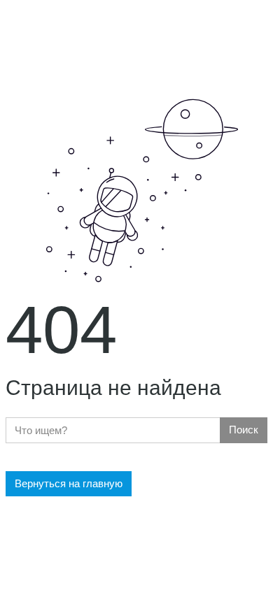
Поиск (243, 430)
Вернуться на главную (68, 483)
